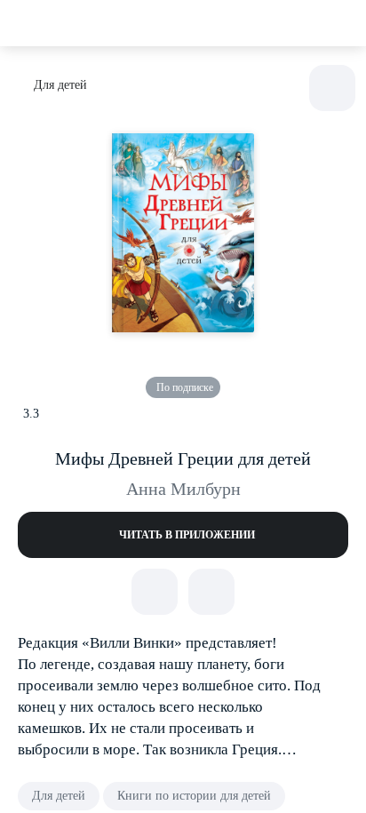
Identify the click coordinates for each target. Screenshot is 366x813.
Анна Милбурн (183, 488)
